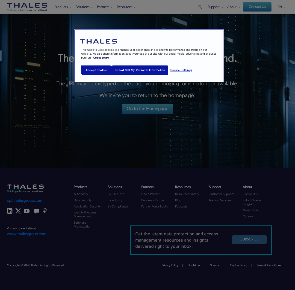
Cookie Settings (181, 70)
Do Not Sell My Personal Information (140, 70)
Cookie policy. (101, 57)
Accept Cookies (97, 70)
